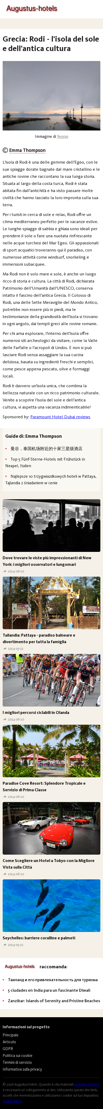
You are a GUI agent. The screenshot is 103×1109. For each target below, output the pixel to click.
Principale (10, 1035)
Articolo (9, 1042)
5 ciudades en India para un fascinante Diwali (49, 990)
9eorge (62, 136)
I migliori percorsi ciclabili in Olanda (36, 712)
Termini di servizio (17, 1062)
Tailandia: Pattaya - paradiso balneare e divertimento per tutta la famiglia (39, 638)
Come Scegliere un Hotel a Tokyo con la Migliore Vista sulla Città (49, 864)
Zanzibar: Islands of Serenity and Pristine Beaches (54, 1000)
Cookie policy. (12, 1101)
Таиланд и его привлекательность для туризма (53, 979)
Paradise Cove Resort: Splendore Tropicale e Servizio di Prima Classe (44, 786)
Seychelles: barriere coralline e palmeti (39, 937)
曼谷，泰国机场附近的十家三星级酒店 (46, 448)
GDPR (8, 1048)
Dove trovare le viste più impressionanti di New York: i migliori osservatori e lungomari (47, 561)
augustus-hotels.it (87, 1084)
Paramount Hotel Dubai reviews (60, 416)
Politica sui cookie (17, 1055)
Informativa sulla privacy (22, 1069)
